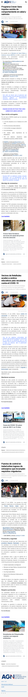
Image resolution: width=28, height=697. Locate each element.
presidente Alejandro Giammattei (10, 543)
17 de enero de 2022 (14, 21)
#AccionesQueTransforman (10, 71)
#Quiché (23, 144)
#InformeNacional (17, 61)
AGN (7, 21)
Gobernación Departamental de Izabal (10, 666)
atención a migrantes (11, 664)
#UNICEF (14, 143)
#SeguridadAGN (11, 531)
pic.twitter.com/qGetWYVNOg (10, 151)
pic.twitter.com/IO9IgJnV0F (10, 72)
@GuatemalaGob (7, 62)
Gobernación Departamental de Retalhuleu (15, 450)
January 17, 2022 (20, 535)
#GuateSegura (6, 527)
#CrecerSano (18, 142)
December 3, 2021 (17, 155)
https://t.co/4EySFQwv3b (9, 533)
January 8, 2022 (14, 76)
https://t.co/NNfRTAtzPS (12, 150)
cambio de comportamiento (12, 262)
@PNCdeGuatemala (8, 529)
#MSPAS (6, 142)
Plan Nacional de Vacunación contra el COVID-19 (13, 452)
